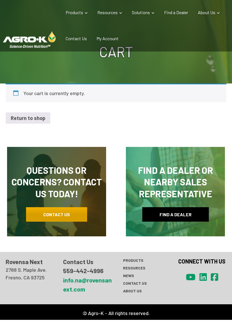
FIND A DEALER (176, 214)
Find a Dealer (176, 12)
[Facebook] (214, 277)
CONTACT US (56, 214)
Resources (107, 12)
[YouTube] (190, 277)
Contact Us (76, 38)
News (128, 275)
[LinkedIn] (203, 277)
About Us (206, 12)
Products (74, 12)
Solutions (141, 12)
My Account (107, 38)
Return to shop (28, 118)
